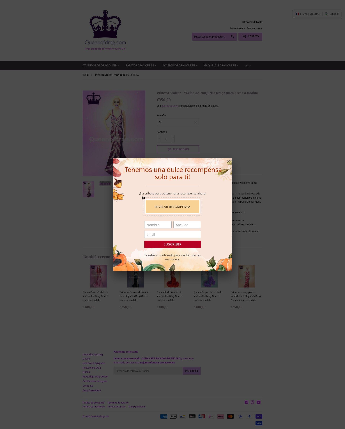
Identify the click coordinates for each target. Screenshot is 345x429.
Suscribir (172, 244)
